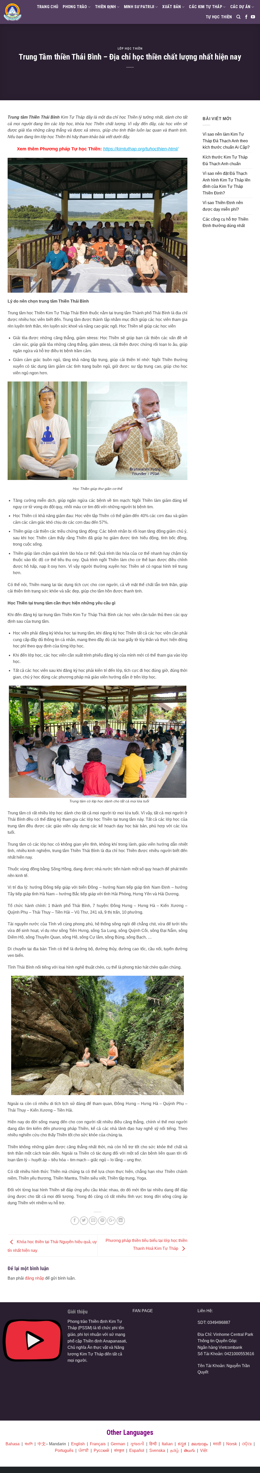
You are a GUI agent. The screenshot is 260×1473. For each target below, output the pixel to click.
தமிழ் (174, 1450)
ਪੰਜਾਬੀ (83, 1450)
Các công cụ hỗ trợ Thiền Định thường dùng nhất (225, 222)
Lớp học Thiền (130, 48)
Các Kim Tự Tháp (205, 6)
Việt (203, 1450)
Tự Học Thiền (219, 17)
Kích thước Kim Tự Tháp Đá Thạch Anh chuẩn (225, 160)
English (78, 1444)
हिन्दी (153, 1444)
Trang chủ (47, 6)
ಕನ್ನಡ (182, 1444)
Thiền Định (105, 6)
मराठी (217, 1444)
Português (64, 1450)
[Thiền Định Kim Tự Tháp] (12, 12)
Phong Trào (75, 6)
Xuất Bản (171, 6)
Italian (167, 1444)
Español (136, 1450)
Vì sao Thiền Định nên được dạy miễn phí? (223, 206)
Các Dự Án (240, 6)
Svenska (157, 1450)
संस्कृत (119, 1450)
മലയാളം (199, 1444)
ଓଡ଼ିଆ (247, 1444)
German (118, 1444)
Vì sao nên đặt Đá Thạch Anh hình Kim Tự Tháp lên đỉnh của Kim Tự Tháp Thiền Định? (226, 183)
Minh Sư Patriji (139, 6)
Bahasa (13, 1444)
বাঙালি (28, 1444)
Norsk (231, 1444)
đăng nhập (34, 1278)
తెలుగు (189, 1450)
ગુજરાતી (137, 1444)
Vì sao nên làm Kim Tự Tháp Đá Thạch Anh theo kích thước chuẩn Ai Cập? (226, 140)
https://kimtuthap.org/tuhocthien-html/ (140, 148)
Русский (101, 1450)
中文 (42, 1444)
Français (98, 1444)
